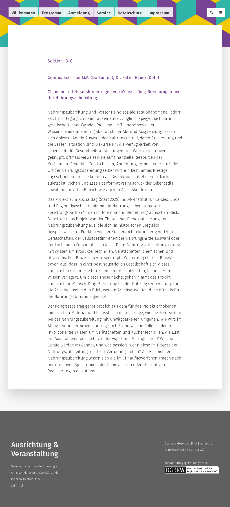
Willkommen (23, 13)
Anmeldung (79, 13)
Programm (52, 13)
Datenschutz (130, 13)
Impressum (159, 13)
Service (104, 13)
